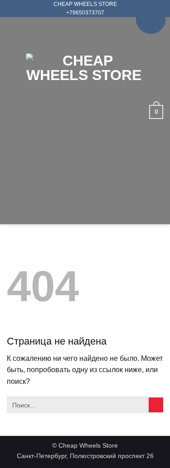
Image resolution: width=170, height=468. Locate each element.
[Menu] (13, 111)
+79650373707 (85, 12)
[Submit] (156, 404)
